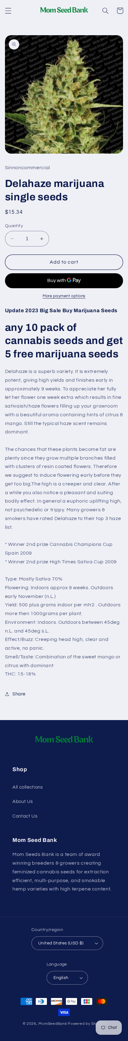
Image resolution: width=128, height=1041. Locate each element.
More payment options (64, 296)
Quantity (14, 226)
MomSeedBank (53, 1023)
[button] (8, 10)
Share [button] (18, 694)
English (61, 978)
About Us (22, 801)
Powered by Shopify (86, 1023)
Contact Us (24, 816)
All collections (27, 787)
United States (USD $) (61, 943)
